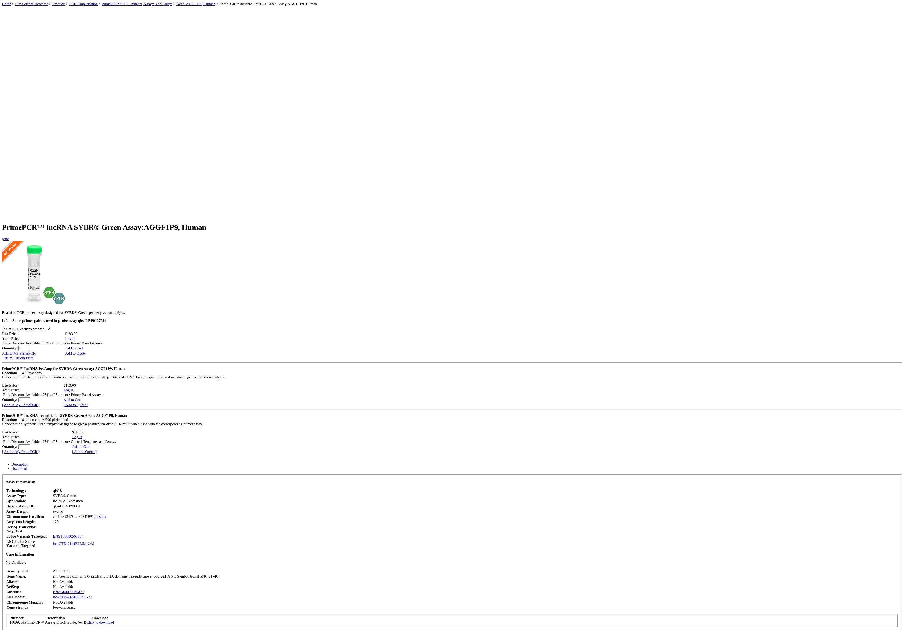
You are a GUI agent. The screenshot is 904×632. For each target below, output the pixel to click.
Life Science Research (31, 4)
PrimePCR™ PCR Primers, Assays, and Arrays (137, 4)
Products (58, 4)
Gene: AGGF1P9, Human (195, 4)
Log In (70, 338)
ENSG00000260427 (68, 592)
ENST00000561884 (68, 536)
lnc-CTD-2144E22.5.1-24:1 (74, 544)
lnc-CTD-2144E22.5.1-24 (72, 597)
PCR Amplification (83, 4)
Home (6, 4)
